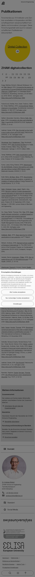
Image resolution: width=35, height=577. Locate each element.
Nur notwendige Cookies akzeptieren (17, 298)
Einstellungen (17, 304)
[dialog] (17, 288)
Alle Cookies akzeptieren (17, 292)
